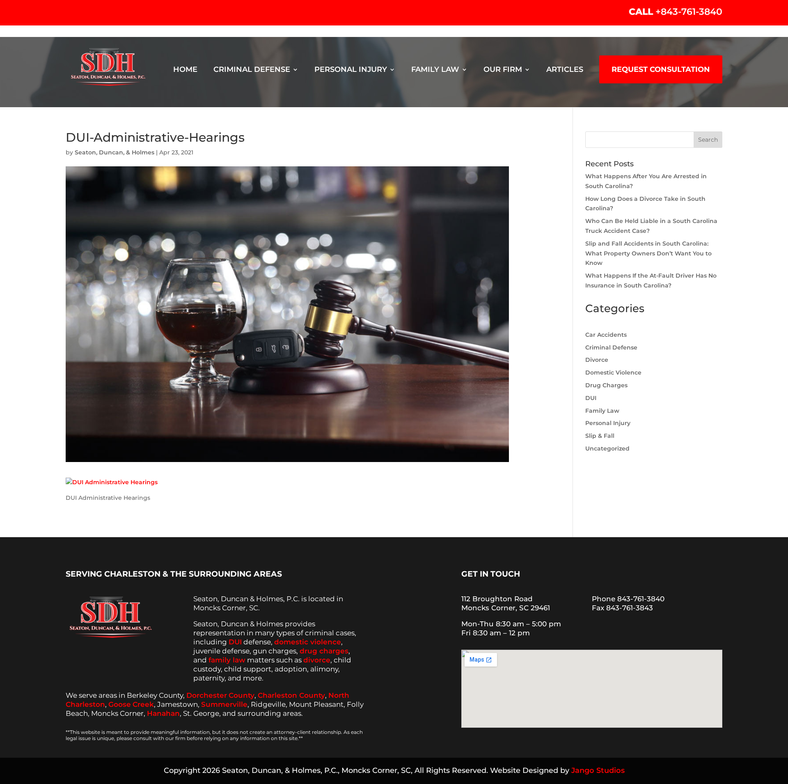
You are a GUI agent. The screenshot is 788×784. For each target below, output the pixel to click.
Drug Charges (606, 385)
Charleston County (291, 695)
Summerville (224, 704)
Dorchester (206, 695)
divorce (316, 660)
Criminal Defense (251, 70)
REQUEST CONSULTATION (661, 69)
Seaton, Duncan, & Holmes (114, 152)
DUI (590, 398)
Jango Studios (598, 770)
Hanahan (163, 713)
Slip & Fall (599, 435)
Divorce (596, 359)
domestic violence (307, 642)
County (241, 695)
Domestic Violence (613, 372)
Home (185, 70)
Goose (119, 704)
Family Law (435, 70)
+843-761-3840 (688, 11)
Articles (564, 70)
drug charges (324, 651)
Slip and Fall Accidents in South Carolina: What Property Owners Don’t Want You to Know (648, 253)
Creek (143, 704)
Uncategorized (607, 448)
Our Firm (502, 70)
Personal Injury (350, 70)
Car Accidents (606, 334)
